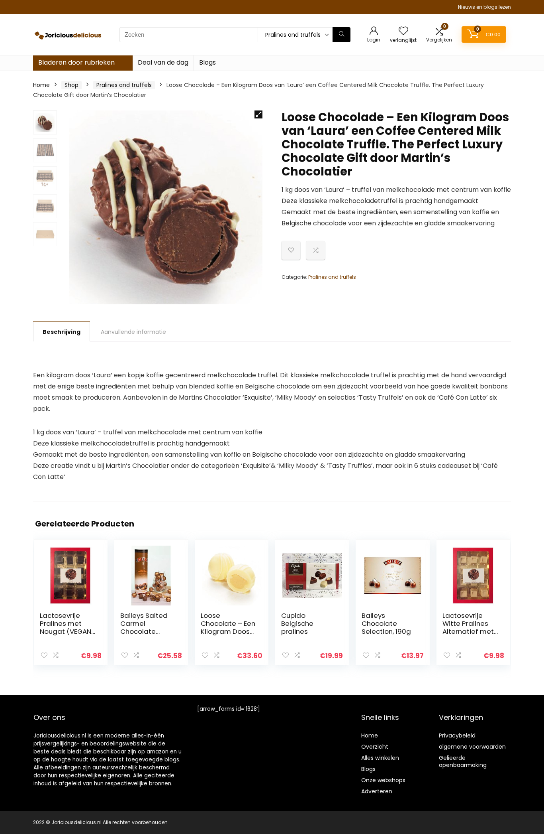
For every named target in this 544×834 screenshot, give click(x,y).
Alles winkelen (380, 758)
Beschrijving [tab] (61, 332)
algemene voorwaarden (472, 747)
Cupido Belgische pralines (297, 623)
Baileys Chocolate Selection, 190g (386, 623)
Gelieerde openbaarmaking (463, 761)
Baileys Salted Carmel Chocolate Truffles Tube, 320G (144, 631)
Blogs (207, 62)
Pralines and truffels (124, 85)
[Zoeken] (341, 34)
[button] (258, 114)
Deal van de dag (163, 62)
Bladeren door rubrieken (76, 62)
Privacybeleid (457, 735)
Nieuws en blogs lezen (484, 7)
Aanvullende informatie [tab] (133, 332)
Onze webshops (383, 780)
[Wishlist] (403, 31)
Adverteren (376, 791)
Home (41, 85)
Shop (71, 85)
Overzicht (374, 747)
